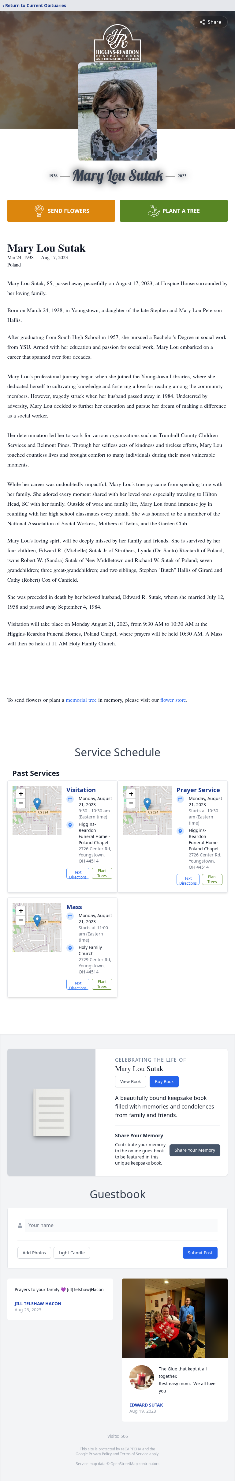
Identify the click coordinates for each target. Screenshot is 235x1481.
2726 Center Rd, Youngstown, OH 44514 (95, 855)
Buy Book (164, 1081)
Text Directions (78, 874)
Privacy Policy (100, 1453)
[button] (37, 804)
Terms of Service (134, 1453)
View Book (130, 1081)
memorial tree (81, 699)
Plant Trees (102, 873)
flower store (173, 699)
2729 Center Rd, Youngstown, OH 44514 (95, 966)
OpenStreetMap (124, 1463)
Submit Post (200, 1253)
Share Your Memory (195, 1150)
